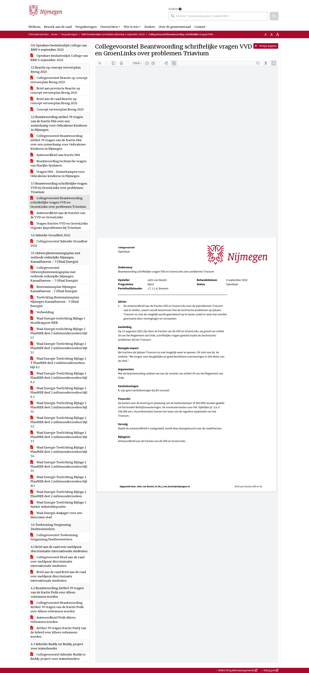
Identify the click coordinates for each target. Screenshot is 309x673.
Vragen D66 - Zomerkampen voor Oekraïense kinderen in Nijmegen (57, 174)
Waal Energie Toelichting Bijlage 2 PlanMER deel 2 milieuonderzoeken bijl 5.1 (58, 348)
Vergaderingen (86, 27)
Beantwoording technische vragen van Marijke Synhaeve (58, 163)
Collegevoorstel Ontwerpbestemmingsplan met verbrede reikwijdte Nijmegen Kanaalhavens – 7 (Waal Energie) (54, 274)
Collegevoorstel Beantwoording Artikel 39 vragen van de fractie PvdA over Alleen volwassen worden (57, 607)
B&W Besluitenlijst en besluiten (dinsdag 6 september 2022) (113, 34)
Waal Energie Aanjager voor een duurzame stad (56, 515)
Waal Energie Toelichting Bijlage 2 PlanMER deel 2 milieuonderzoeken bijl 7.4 (58, 452)
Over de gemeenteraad (175, 27)
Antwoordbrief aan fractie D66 (58, 155)
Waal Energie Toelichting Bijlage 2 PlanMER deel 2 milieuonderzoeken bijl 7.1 (58, 407)
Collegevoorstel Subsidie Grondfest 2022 (58, 243)
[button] (274, 16)
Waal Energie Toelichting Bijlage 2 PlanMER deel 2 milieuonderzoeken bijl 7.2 (58, 422)
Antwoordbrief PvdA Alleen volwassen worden (52, 620)
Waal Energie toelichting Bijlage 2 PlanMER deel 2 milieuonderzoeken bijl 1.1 (58, 333)
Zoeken (173, 9)
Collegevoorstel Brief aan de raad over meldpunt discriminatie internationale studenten (57, 561)
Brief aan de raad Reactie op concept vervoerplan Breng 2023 (53, 101)
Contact (199, 27)
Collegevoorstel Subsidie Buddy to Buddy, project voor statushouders (57, 657)
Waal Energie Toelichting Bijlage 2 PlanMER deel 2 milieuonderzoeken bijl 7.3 (58, 437)
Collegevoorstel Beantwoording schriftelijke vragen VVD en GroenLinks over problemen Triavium (58, 202)
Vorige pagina (268, 45)
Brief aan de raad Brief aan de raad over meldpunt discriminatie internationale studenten (58, 576)
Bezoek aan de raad (58, 27)
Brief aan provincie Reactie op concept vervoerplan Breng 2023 (55, 90)
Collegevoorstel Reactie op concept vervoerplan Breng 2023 (58, 80)
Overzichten (109, 27)
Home (54, 34)
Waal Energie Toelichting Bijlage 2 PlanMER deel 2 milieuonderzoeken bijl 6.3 (58, 392)
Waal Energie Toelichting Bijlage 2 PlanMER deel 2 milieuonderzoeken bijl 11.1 (58, 481)
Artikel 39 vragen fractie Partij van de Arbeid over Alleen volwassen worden (58, 632)
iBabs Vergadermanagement (236, 670)
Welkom (34, 27)
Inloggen (269, 670)
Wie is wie (131, 27)
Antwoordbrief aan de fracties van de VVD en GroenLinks (57, 215)
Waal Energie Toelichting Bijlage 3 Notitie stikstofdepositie (58, 504)
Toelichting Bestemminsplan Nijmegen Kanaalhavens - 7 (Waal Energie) (54, 302)
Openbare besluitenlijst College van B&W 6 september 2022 (59, 58)
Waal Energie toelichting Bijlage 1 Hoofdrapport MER (57, 320)
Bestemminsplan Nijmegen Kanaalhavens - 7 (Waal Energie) (53, 289)
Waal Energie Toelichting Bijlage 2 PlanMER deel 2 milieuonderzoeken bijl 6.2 (58, 378)
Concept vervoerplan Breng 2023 (60, 109)
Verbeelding (45, 312)
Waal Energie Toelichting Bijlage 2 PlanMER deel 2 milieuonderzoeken (58, 494)
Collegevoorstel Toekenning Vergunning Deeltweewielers (54, 537)
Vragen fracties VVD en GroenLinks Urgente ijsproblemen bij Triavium (59, 226)
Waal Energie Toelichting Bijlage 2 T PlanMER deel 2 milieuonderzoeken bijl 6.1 (58, 363)
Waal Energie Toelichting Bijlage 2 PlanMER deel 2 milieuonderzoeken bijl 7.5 (58, 466)
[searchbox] (218, 16)
